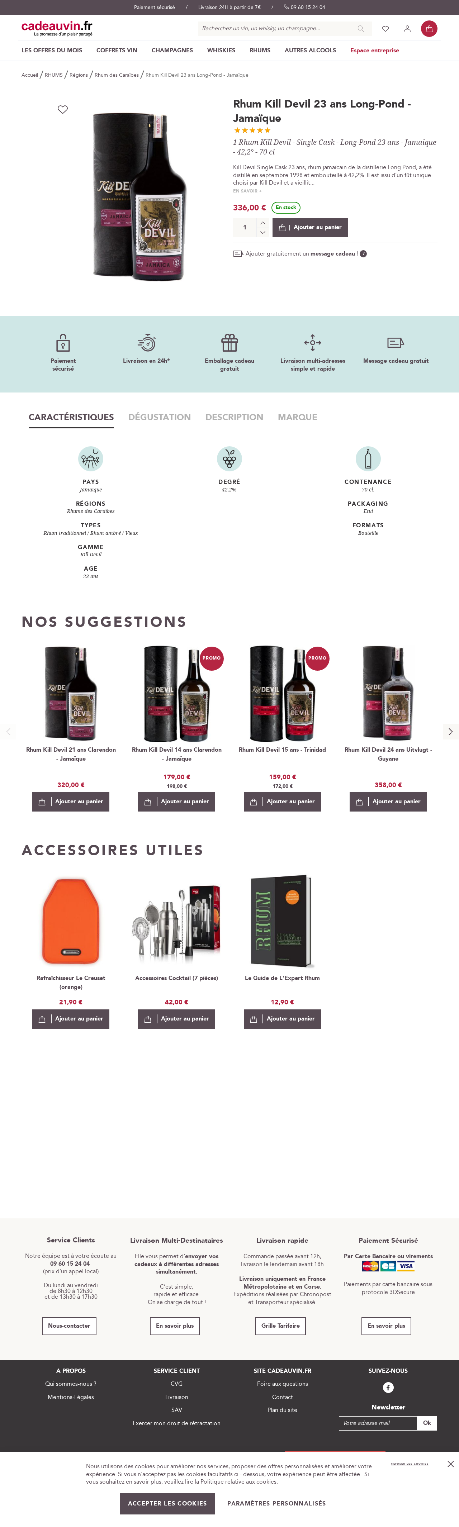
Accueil (30, 75)
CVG (177, 1384)
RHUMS (54, 75)
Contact (282, 1397)
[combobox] (285, 29)
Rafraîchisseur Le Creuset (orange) (71, 983)
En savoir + (247, 191)
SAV (176, 1410)
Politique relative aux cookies (238, 1482)
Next (451, 731)
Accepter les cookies (167, 1503)
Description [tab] (234, 417)
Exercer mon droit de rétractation (177, 1423)
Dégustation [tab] (159, 417)
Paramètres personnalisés (276, 1503)
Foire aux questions (282, 1384)
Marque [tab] (297, 417)
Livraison (176, 1397)
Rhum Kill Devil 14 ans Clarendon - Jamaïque (177, 755)
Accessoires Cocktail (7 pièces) (176, 978)
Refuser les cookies (410, 1464)
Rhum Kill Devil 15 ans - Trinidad (282, 750)
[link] (51, 51)
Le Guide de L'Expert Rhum (282, 978)
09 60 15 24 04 (308, 7)
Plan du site (282, 1410)
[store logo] (57, 29)
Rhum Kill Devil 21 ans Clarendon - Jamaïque (71, 755)
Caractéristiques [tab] (71, 417)
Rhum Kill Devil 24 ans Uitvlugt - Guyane (388, 755)
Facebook (388, 1387)
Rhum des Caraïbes (117, 75)
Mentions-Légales (71, 1397)
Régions (79, 75)
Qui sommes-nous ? (70, 1384)
